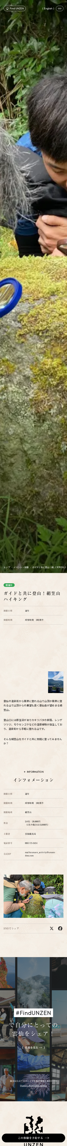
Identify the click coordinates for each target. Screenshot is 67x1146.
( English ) (48, 8)
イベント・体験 (21, 567)
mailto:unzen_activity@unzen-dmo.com (40, 854)
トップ (7, 567)
